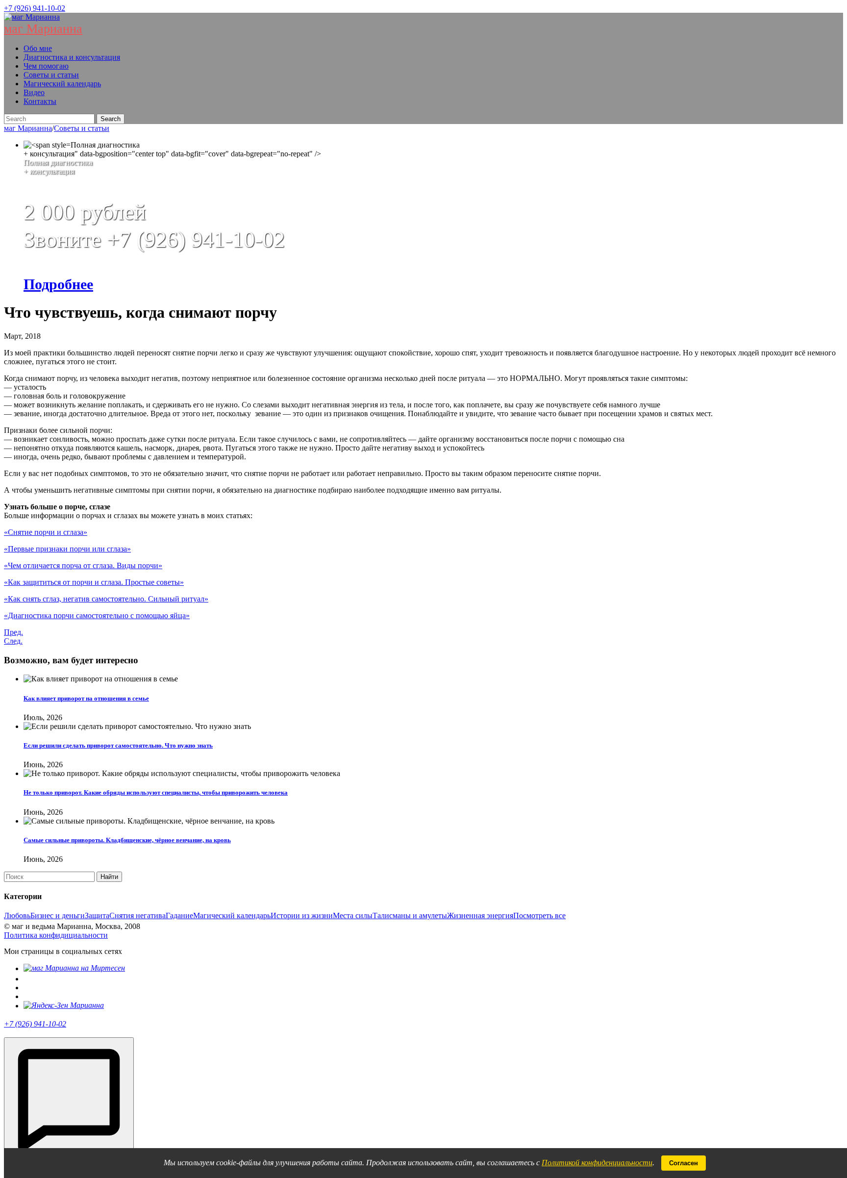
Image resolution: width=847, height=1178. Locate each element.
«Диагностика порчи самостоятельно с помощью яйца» (97, 615)
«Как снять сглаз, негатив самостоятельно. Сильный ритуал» (106, 599)
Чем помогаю (46, 66)
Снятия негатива (137, 915)
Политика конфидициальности (56, 935)
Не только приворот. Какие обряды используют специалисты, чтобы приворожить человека (156, 792)
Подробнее (58, 284)
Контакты (40, 101)
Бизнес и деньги (57, 915)
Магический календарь (62, 83)
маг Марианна (43, 29)
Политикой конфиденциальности (597, 1162)
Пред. (13, 632)
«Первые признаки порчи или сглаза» (67, 549)
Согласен (683, 1163)
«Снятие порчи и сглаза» (45, 532)
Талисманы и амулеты (410, 915)
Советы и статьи (51, 75)
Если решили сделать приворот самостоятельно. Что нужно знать (118, 745)
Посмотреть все (539, 915)
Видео (34, 92)
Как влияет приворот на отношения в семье (86, 698)
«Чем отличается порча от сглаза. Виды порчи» (83, 565)
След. (13, 641)
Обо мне (38, 48)
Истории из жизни (302, 915)
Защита (97, 915)
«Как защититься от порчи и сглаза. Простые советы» (94, 582)
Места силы (353, 915)
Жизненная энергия (480, 915)
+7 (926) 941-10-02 (34, 8)
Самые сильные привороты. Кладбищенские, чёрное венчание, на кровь (127, 840)
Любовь (17, 915)
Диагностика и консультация (72, 57)
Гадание (179, 915)
